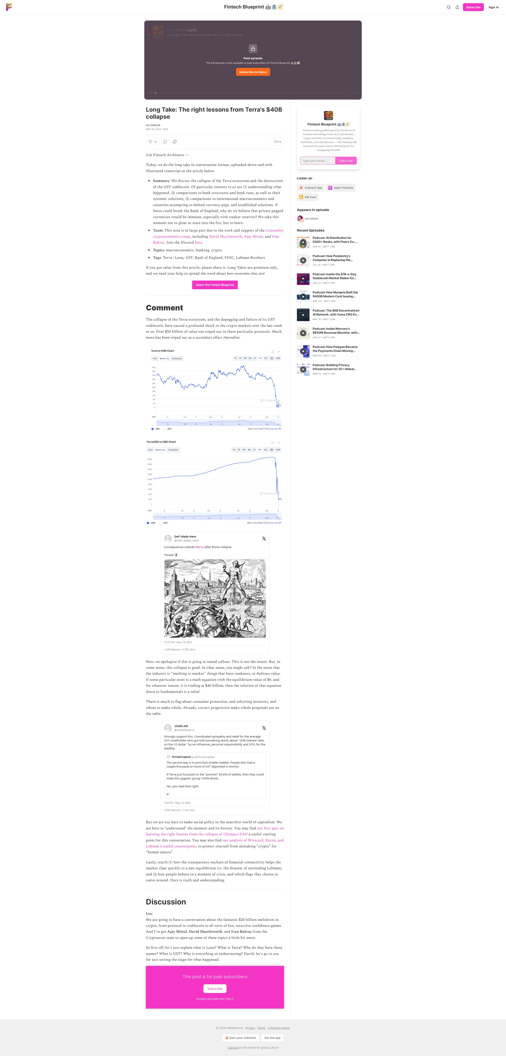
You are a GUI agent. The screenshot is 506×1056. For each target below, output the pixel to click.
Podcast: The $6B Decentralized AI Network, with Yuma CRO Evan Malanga (336, 313)
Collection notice (279, 1028)
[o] (303, 242)
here (198, 242)
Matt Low (329, 246)
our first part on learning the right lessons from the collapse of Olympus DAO (215, 831)
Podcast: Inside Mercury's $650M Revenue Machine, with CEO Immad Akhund (335, 331)
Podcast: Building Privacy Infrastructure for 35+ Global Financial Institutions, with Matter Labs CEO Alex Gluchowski (333, 367)
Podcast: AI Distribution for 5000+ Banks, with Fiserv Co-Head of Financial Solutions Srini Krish (336, 240)
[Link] (140, 307)
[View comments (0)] (165, 142)
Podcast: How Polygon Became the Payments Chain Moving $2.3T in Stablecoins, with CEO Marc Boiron (335, 349)
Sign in (494, 7)
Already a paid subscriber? (214, 998)
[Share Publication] (457, 7)
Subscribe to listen (253, 72)
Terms (261, 1028)
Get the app (272, 1038)
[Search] (449, 7)
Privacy (250, 1028)
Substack (233, 1047)
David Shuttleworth (225, 236)
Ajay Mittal (253, 236)
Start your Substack (242, 1038)
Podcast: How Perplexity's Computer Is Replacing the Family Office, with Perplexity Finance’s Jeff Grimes (334, 258)
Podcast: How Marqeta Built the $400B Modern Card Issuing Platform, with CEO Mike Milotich (336, 294)
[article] (328, 242)
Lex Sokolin (153, 125)
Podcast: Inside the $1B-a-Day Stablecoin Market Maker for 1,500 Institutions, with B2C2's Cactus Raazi (334, 276)
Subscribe (473, 7)
